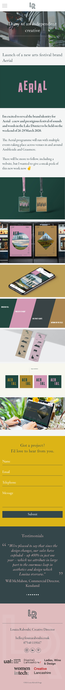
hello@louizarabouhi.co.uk (32, 638)
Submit (32, 514)
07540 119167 (32, 643)
